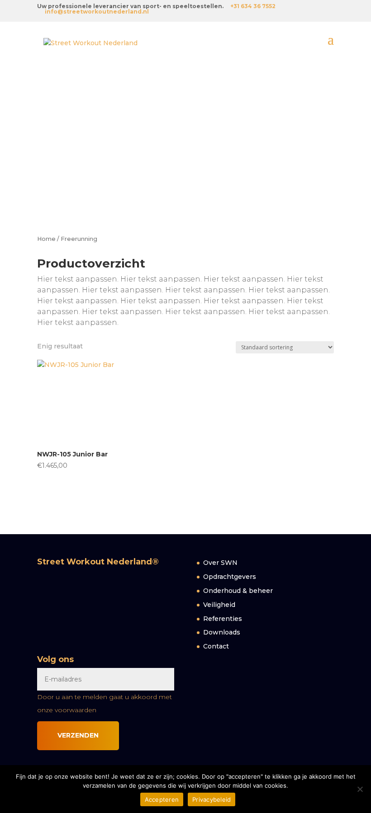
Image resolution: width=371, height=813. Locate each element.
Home (46, 238)
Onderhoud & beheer (238, 591)
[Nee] (359, 789)
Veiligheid (219, 605)
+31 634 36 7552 (253, 6)
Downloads (221, 632)
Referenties (222, 619)
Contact (216, 646)
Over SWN (220, 563)
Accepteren (162, 799)
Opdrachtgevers (229, 577)
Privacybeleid (211, 799)
